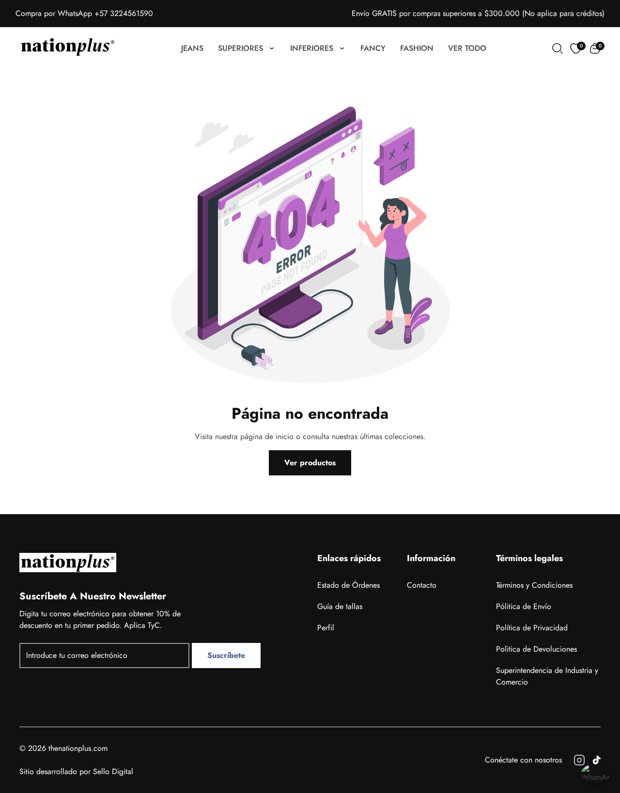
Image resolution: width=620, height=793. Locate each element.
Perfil (325, 627)
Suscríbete (226, 655)
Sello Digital (113, 771)
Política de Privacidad (532, 627)
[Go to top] (592, 732)
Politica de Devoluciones (536, 649)
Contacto (421, 585)
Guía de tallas (339, 606)
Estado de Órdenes (348, 585)
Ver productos (310, 462)
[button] (595, 48)
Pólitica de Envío (523, 606)
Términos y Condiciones (534, 585)
